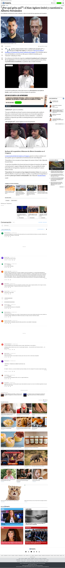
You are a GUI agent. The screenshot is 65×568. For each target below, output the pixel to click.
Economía (12, 555)
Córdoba (32, 555)
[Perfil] (7, 506)
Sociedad (16, 555)
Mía (37, 558)
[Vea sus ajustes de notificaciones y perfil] (63, 3)
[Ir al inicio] (7, 3)
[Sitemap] (39, 551)
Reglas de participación (41, 561)
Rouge (36, 558)
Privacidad (32, 561)
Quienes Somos (23, 561)
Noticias (52, 555)
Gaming (61, 555)
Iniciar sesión (40, 222)
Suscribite (59, 3)
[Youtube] (31, 551)
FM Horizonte (44, 558)
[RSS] (36, 551)
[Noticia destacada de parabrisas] (36, 528)
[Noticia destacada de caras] (12, 528)
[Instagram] (34, 551)
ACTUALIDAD (3, 5)
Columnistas (53, 98)
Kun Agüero (7, 200)
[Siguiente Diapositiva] (46, 213)
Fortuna (29, 558)
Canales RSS (18, 561)
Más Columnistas (59, 123)
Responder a (7, 305)
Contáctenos (28, 561)
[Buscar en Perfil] (63, 0)
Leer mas (45, 278)
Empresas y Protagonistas (46, 555)
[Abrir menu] (1, 3)
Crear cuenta (45, 222)
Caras (55, 555)
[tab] (6, 229)
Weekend (25, 558)
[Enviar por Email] (2, 55)
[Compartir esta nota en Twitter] (2, 49)
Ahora (2, 555)
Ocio (30, 555)
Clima (24, 555)
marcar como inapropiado (45, 237)
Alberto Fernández (14, 200)
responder (5, 236)
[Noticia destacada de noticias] (12, 509)
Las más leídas (53, 160)
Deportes (27, 555)
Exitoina (58, 555)
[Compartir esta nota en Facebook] (2, 46)
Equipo (36, 561)
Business (40, 555)
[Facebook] (25, 551)
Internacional (20, 555)
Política (9, 555)
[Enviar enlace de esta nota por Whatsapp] (2, 52)
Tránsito (46, 561)
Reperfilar (36, 555)
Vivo (63, 555)
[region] (24, 311)
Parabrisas (32, 558)
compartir (41, 236)
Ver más (61, 186)
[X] (28, 551)
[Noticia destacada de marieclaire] (36, 509)
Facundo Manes (42, 175)
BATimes (40, 558)
